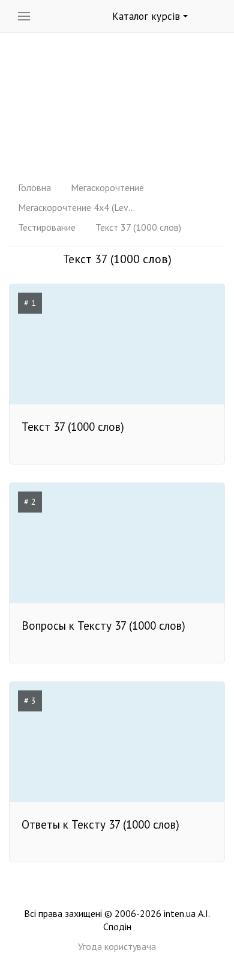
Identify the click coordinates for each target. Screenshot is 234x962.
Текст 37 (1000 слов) (138, 227)
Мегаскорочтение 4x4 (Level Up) (78, 207)
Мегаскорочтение (107, 187)
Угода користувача (117, 946)
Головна (34, 187)
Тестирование (47, 227)
